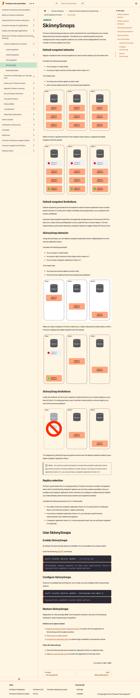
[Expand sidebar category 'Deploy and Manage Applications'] (34, 30)
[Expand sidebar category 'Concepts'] (34, 130)
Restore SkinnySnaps (123, 54)
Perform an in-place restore (57, 635)
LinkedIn (80, 693)
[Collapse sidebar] (19, 679)
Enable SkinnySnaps (126, 43)
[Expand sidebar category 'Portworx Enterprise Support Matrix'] (34, 140)
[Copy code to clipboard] (108, 558)
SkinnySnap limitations (125, 31)
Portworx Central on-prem (19, 693)
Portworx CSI (38, 689)
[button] (18, 150)
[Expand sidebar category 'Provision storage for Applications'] (34, 25)
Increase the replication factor (58, 639)
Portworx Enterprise (17, 689)
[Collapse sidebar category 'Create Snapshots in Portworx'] (34, 44)
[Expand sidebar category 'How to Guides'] (34, 119)
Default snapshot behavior (123, 15)
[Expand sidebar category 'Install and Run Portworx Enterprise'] (34, 20)
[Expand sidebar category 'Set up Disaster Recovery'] (34, 93)
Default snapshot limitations (123, 22)
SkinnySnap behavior (124, 28)
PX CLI (35, 693)
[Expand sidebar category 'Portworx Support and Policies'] (34, 145)
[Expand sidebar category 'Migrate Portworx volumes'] (34, 88)
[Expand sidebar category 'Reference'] (34, 135)
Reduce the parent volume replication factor (63, 628)
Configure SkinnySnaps (123, 48)
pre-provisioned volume (60, 654)
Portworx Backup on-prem (57, 689)
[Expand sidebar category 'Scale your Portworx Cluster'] (34, 83)
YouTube (79, 689)
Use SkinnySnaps (123, 39)
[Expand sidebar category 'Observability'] (34, 104)
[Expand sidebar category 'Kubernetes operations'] (34, 114)
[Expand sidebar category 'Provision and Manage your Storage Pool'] (34, 77)
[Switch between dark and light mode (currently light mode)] (136, 3)
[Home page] (45, 11)
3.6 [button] (30, 3)
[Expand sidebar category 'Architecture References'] (34, 124)
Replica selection (123, 35)
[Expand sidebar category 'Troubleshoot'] (34, 109)
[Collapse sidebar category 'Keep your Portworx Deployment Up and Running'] (34, 37)
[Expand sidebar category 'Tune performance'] (34, 99)
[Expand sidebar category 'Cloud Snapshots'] (34, 55)
